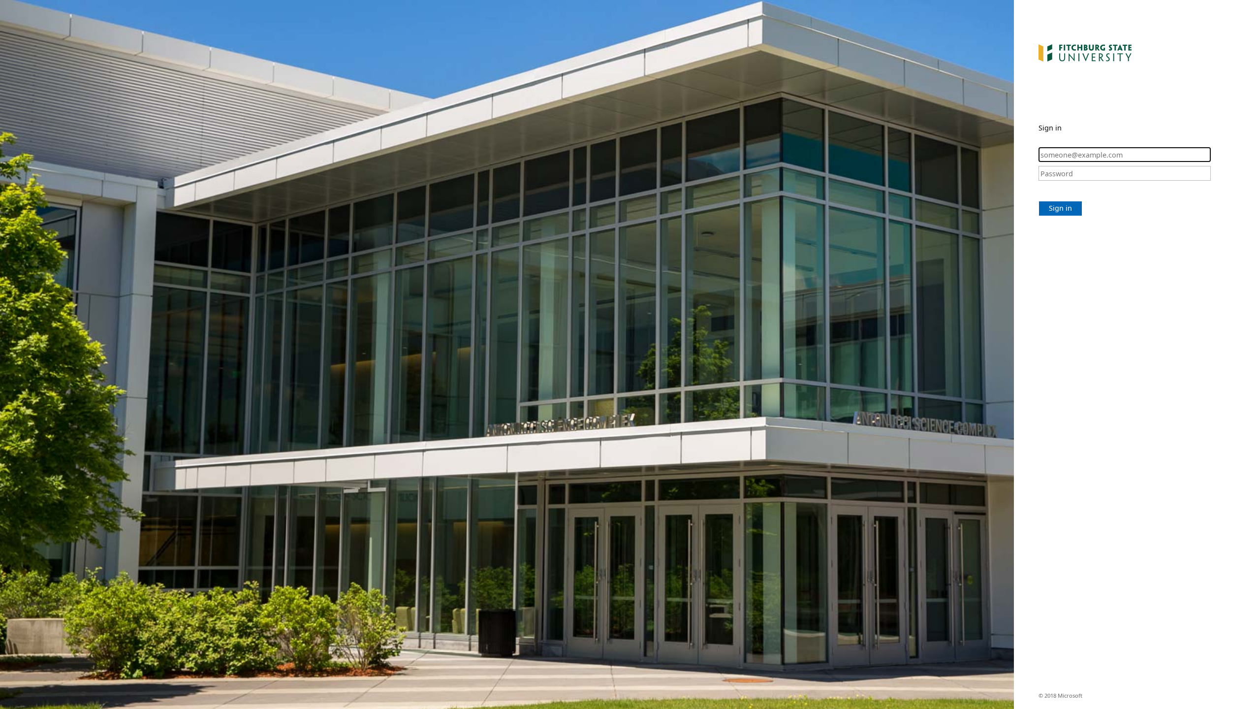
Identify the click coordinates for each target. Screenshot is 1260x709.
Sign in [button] (1060, 208)
